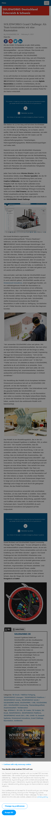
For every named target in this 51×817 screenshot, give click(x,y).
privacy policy (42, 797)
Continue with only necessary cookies (17, 764)
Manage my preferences (15, 806)
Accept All (9, 812)
